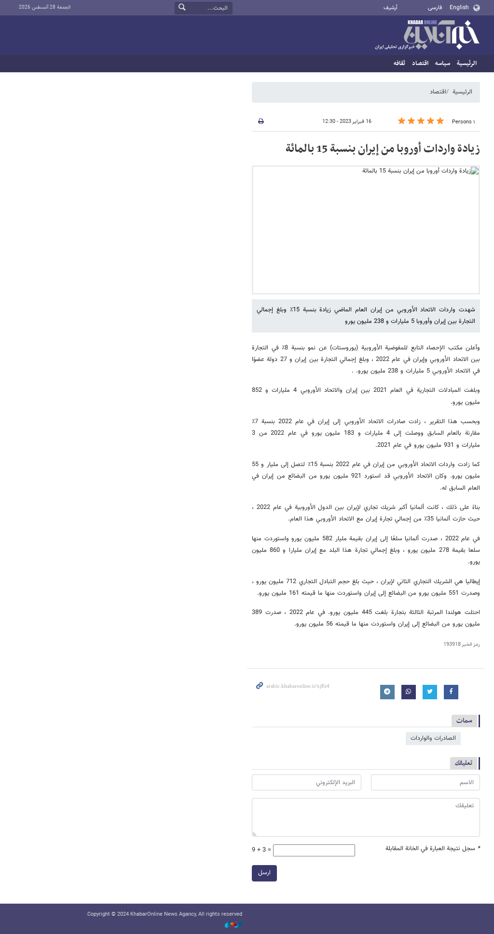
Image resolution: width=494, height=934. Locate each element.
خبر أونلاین (427, 35)
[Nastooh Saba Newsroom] (228, 925)
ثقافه (399, 63)
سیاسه (442, 63)
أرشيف (391, 8)
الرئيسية (467, 63)
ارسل (264, 873)
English (459, 7)
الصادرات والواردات (433, 738)
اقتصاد (420, 63)
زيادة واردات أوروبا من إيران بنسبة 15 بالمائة (383, 149)
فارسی (435, 7)
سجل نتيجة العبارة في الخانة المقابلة (432, 849)
